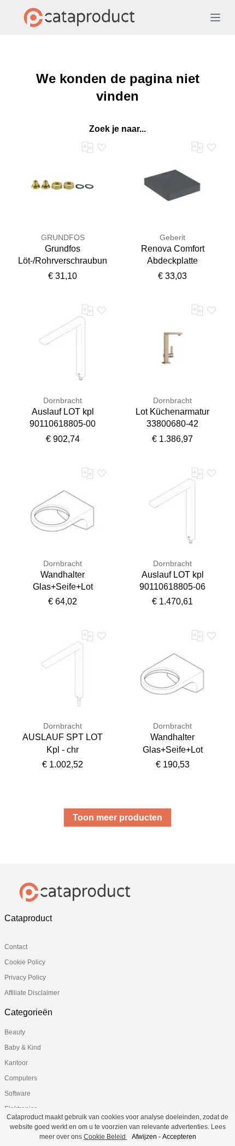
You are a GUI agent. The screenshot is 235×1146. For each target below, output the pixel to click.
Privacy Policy (25, 977)
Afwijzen (144, 1137)
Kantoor (16, 1063)
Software (17, 1093)
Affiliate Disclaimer (32, 993)
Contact (15, 947)
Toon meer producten (117, 817)
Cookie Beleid (105, 1137)
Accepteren (179, 1137)
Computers (20, 1078)
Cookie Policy (24, 962)
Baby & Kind (22, 1047)
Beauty (14, 1032)
